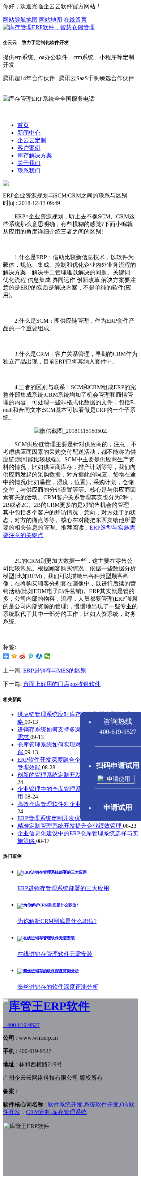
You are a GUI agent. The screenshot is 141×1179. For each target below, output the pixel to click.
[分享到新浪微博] (23, 656)
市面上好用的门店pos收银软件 (62, 684)
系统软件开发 (101, 1104)
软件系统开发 (65, 1104)
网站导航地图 (20, 20)
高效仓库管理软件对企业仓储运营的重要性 (73, 804)
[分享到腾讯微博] (31, 656)
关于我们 (28, 163)
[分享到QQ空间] (14, 656)
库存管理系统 (69, 1112)
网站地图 (50, 20)
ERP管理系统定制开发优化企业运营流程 (69, 818)
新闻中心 (28, 133)
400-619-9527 (21, 1025)
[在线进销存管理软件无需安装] (46, 938)
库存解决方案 (34, 155)
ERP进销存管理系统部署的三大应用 (63, 888)
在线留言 (75, 20)
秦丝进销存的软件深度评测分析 (57, 987)
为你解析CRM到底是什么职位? (57, 921)
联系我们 (28, 171)
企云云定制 (31, 140)
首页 (23, 125)
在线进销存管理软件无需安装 (55, 954)
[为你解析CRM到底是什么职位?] (47, 905)
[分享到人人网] (39, 656)
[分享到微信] (47, 656)
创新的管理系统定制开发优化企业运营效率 (73, 775)
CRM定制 (38, 1112)
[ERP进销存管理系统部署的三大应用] (52, 872)
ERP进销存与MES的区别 (54, 670)
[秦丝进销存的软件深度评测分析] (48, 971)
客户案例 (28, 148)
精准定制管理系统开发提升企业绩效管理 (70, 826)
